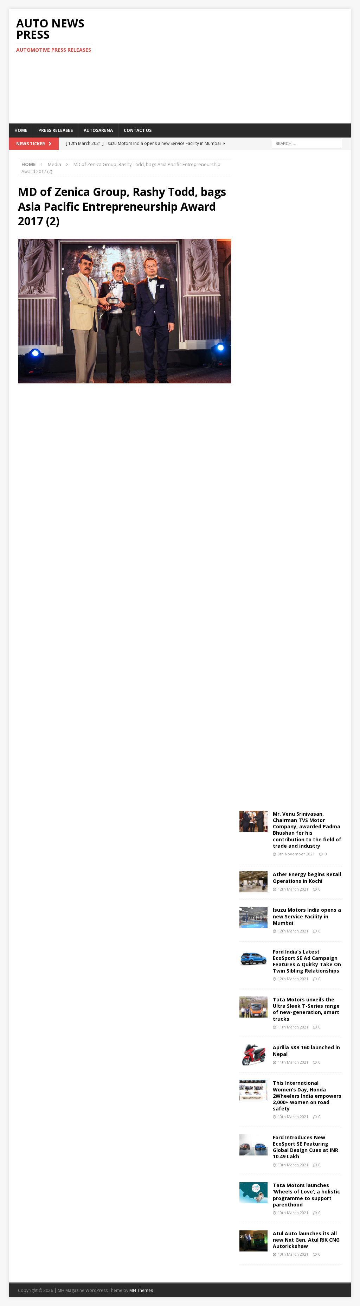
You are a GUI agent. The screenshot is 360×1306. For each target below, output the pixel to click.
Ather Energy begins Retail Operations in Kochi (307, 877)
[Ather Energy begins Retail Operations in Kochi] (253, 881)
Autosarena (98, 130)
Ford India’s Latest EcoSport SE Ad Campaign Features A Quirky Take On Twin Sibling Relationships (307, 961)
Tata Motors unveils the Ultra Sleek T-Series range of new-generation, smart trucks (306, 1009)
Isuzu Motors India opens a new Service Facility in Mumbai (307, 916)
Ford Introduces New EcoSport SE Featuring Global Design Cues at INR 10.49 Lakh (305, 1147)
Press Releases (55, 130)
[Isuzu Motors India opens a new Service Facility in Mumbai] (253, 917)
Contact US (138, 130)
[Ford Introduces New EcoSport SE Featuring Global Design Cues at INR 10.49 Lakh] (253, 1144)
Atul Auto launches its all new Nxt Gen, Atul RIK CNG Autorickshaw (306, 1239)
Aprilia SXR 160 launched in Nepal (306, 1050)
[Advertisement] (243, 65)
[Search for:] (307, 143)
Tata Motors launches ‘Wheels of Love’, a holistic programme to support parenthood (306, 1195)
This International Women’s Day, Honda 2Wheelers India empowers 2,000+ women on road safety (307, 1095)
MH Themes (141, 1290)
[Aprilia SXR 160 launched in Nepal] (253, 1054)
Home (20, 130)
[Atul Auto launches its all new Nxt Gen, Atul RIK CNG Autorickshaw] (253, 1240)
